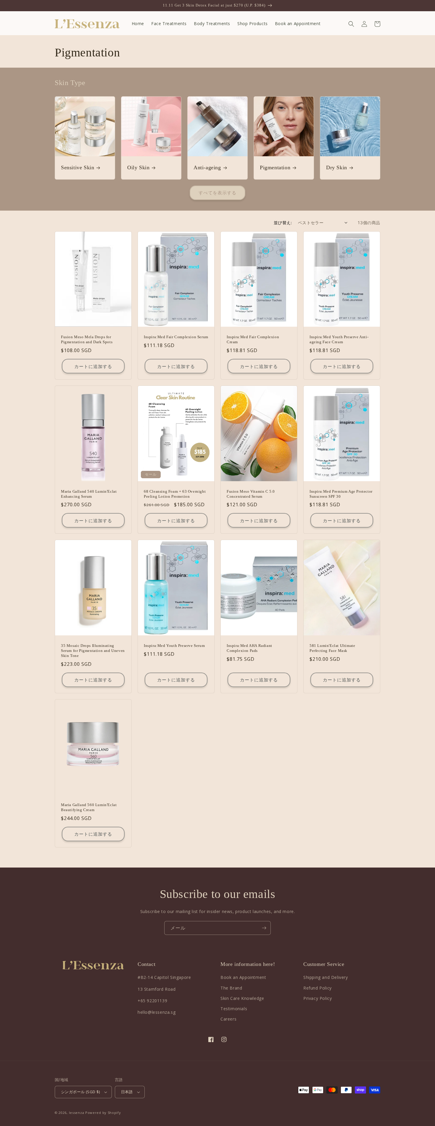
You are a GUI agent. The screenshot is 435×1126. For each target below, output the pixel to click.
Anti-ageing (207, 167)
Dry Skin (336, 167)
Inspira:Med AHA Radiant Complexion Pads (249, 648)
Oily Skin (138, 167)
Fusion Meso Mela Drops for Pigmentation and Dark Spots (86, 339)
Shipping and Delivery (325, 977)
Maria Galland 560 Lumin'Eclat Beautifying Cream (89, 807)
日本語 (127, 1091)
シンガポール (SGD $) (80, 1091)
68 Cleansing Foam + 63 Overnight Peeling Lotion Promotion (175, 494)
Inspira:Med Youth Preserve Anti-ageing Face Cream (339, 339)
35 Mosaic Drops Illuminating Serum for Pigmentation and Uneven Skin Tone (93, 650)
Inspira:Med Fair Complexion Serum (176, 337)
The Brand (231, 988)
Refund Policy (317, 988)
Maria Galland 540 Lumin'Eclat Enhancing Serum (89, 494)
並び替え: (283, 222)
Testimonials (233, 1008)
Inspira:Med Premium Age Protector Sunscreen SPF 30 (341, 494)
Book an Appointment (243, 977)
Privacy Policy (317, 998)
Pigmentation (275, 167)
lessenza (76, 1112)
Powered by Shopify (103, 1112)
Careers (228, 1019)
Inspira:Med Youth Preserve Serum (174, 645)
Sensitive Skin (77, 167)
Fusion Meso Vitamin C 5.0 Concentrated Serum (251, 494)
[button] (351, 23)
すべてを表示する (217, 193)
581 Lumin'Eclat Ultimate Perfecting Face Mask (332, 648)
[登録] (263, 928)
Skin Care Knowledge (242, 998)
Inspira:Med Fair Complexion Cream (253, 339)
